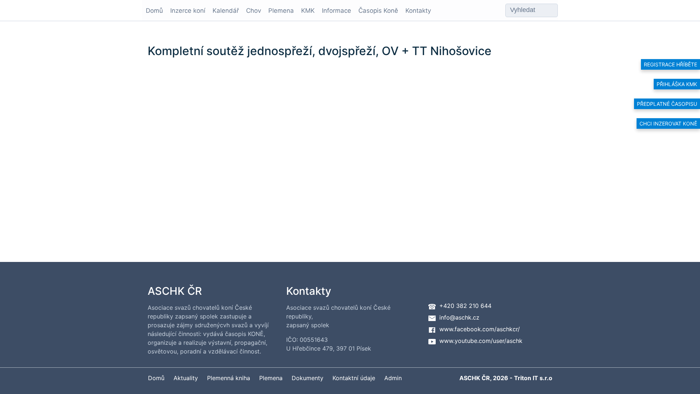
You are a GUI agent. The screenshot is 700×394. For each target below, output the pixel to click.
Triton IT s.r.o (533, 378)
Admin (393, 378)
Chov (253, 10)
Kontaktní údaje (353, 378)
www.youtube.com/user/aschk (480, 340)
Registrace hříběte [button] (670, 64)
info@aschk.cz (459, 317)
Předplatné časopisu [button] (667, 104)
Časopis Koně (378, 10)
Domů (154, 10)
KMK (308, 10)
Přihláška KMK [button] (677, 84)
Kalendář (226, 10)
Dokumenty (307, 378)
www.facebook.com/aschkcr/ (479, 329)
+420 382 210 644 (465, 305)
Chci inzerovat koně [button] (668, 123)
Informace (336, 10)
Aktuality (186, 378)
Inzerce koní (187, 10)
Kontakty (418, 10)
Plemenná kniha (228, 378)
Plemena (281, 10)
